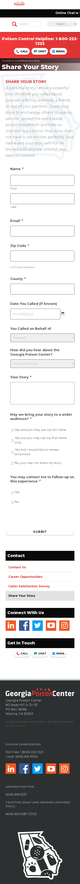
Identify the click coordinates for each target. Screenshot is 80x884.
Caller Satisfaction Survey (29, 586)
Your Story (20, 377)
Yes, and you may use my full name (40, 429)
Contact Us (17, 567)
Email (60, 51)
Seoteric (20, 725)
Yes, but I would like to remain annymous (37, 452)
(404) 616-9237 (16, 794)
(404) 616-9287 (16, 814)
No (17, 501)
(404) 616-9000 (26, 756)
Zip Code (19, 246)
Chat (42, 51)
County (18, 279)
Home (5, 60)
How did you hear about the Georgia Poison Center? (35, 352)
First (13, 188)
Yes (17, 492)
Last (13, 207)
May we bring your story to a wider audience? (41, 417)
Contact (15, 60)
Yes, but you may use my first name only (41, 440)
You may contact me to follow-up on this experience (42, 479)
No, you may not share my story (38, 463)
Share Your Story (21, 596)
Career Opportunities (25, 577)
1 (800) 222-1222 (31, 752)
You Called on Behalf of (30, 329)
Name (16, 169)
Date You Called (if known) (33, 304)
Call (24, 51)
